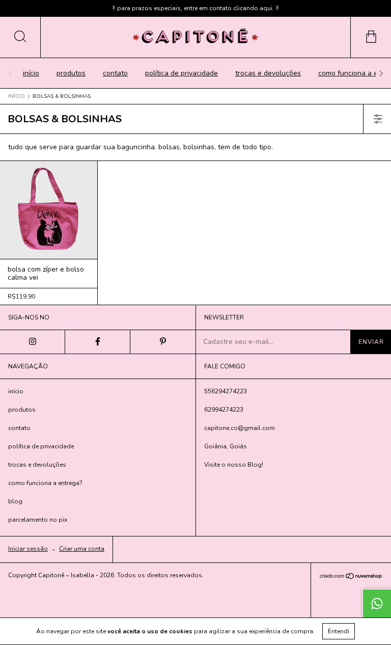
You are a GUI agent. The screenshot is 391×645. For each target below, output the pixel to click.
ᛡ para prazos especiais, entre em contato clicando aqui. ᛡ (195, 8)
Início (16, 96)
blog (15, 501)
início (31, 73)
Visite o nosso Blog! (233, 465)
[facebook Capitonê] (98, 342)
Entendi (338, 631)
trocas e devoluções (268, 73)
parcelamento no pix (37, 520)
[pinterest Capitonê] (163, 342)
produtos (71, 73)
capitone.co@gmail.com (239, 428)
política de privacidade (181, 73)
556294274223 (225, 391)
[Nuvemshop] (351, 577)
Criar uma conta (81, 549)
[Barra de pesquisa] (20, 37)
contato (115, 73)
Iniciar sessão (28, 549)
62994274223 (223, 410)
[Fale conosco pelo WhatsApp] (376, 603)
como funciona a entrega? (45, 483)
